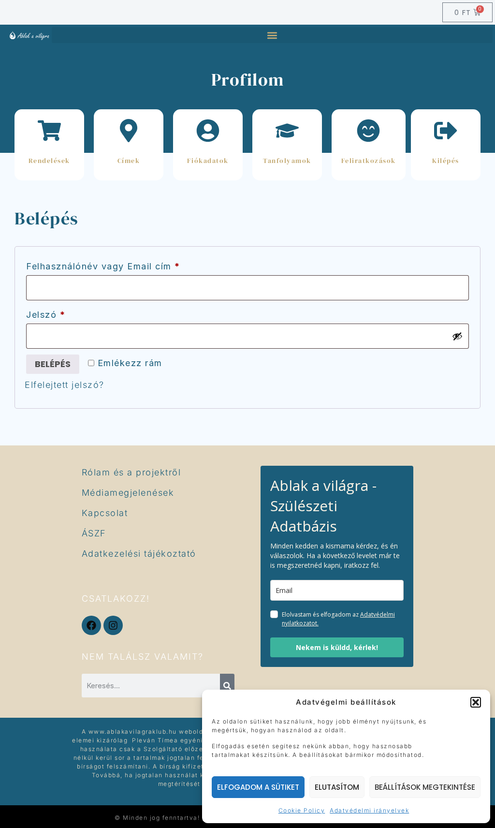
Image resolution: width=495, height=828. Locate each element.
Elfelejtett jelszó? (64, 385)
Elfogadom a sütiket (258, 787)
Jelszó (66, 313)
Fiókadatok (208, 160)
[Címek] (128, 130)
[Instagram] (113, 625)
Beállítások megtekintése (425, 787)
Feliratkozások (368, 160)
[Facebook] (91, 625)
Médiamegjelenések (128, 493)
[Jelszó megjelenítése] (457, 336)
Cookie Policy (301, 810)
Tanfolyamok (287, 160)
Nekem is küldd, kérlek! (337, 647)
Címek (128, 160)
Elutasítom (337, 787)
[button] (475, 702)
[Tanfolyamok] (287, 130)
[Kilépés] (445, 130)
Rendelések (49, 160)
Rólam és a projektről (131, 472)
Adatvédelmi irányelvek (369, 810)
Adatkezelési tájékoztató (139, 553)
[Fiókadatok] (207, 130)
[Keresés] (227, 685)
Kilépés (445, 160)
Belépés (53, 364)
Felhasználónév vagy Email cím (123, 264)
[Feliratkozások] (368, 130)
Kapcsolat (105, 513)
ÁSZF (94, 533)
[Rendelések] (49, 130)
